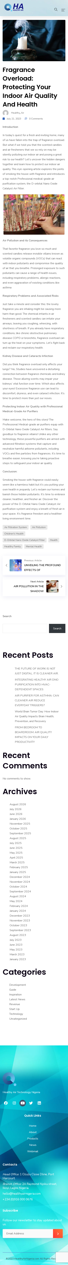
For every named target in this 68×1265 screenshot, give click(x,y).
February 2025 (19, 867)
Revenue (14, 1004)
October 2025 (18, 828)
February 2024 (19, 906)
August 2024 (18, 896)
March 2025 (17, 862)
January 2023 (18, 959)
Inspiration (15, 994)
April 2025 (16, 858)
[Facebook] (6, 1103)
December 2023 (20, 916)
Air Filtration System (15, 527)
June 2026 (16, 814)
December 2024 (20, 877)
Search (7, 616)
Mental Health (34, 546)
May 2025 (16, 853)
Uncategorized (18, 1019)
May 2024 (16, 901)
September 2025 (20, 833)
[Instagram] (14, 1103)
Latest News (17, 999)
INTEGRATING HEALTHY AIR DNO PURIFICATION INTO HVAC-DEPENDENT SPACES (36, 684)
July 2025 (16, 843)
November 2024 (20, 882)
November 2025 (20, 824)
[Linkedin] (39, 1103)
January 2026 (18, 819)
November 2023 (20, 920)
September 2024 (20, 891)
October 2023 (18, 925)
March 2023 (17, 954)
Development (17, 985)
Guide (12, 990)
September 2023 (20, 930)
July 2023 (16, 940)
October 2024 (18, 887)
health (54, 540)
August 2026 (18, 804)
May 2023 (16, 950)
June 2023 (16, 945)
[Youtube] (22, 1103)
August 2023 (18, 935)
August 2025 (18, 838)
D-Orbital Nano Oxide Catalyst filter (24, 540)
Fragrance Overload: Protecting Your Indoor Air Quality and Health (30, 87)
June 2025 (16, 848)
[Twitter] (31, 1103)
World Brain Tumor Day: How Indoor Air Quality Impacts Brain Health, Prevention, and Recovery (37, 716)
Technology (16, 1014)
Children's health (14, 533)
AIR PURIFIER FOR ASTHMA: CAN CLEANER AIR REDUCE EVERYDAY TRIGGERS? (37, 700)
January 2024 (18, 911)
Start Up (14, 1009)
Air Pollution (39, 527)
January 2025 (18, 872)
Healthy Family (12, 546)
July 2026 (16, 809)
